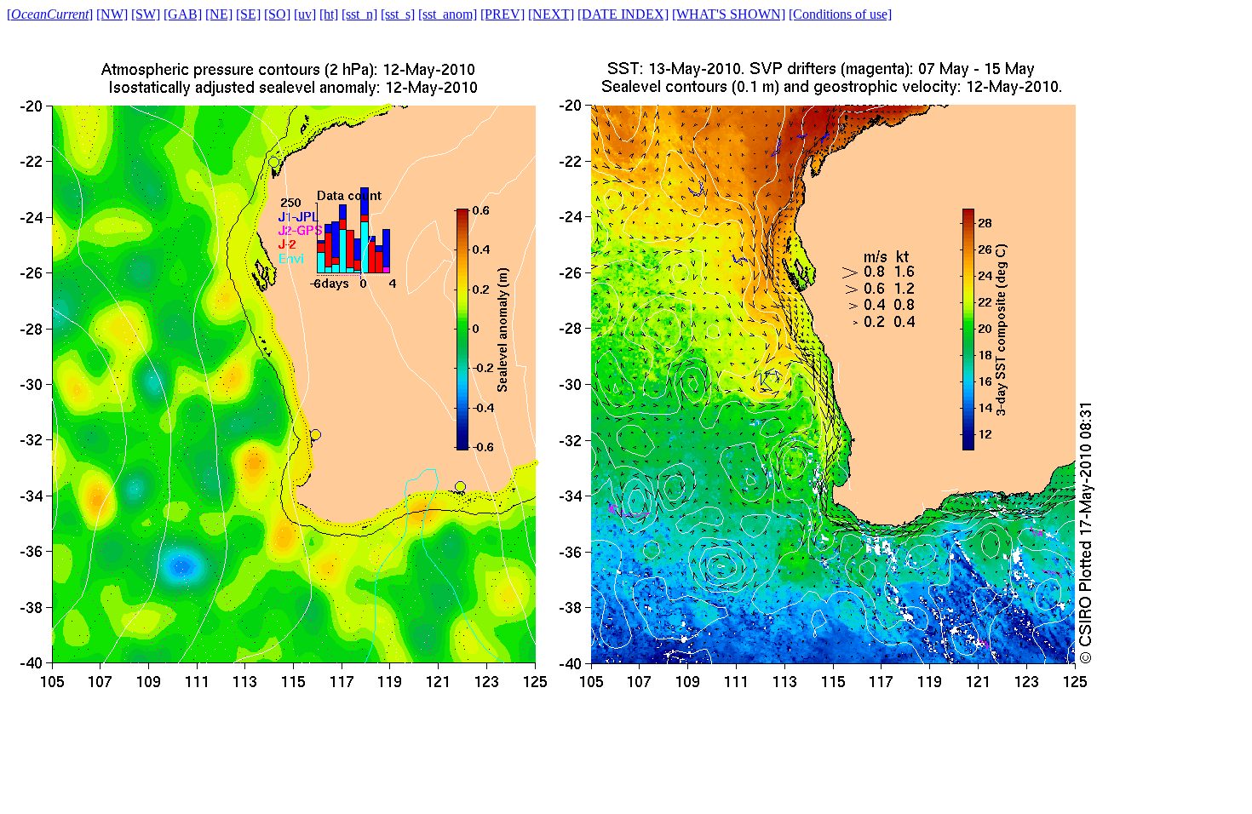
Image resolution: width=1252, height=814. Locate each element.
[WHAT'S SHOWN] (728, 14)
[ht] (328, 14)
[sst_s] (398, 14)
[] (50, 14)
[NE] (219, 14)
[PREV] (502, 14)
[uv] (305, 14)
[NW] (112, 14)
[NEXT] (551, 14)
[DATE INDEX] (623, 14)
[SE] (248, 14)
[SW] (145, 14)
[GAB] (183, 14)
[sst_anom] (447, 14)
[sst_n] (359, 14)
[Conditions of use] (840, 14)
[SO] (277, 14)
